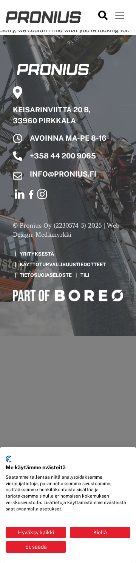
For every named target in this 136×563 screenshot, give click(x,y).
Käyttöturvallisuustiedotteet (63, 264)
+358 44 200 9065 (63, 156)
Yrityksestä (37, 254)
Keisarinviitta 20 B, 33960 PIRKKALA (52, 115)
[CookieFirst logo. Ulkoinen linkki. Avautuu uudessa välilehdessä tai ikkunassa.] (8, 459)
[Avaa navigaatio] (119, 15)
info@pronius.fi (63, 174)
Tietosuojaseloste (46, 275)
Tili (84, 275)
